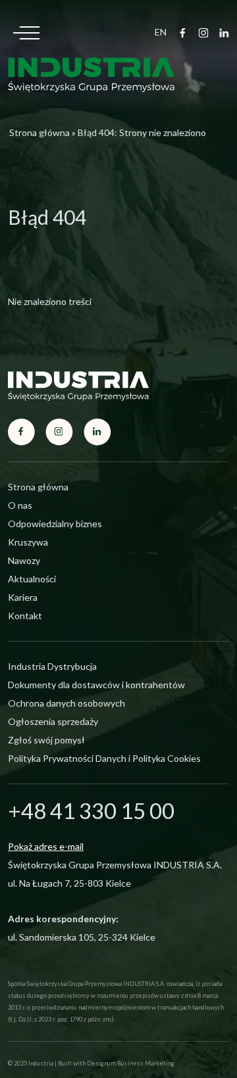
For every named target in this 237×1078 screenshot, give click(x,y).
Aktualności (32, 578)
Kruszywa (28, 542)
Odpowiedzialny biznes (55, 523)
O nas (20, 505)
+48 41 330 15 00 (91, 810)
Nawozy (24, 560)
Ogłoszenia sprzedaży (53, 721)
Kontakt (25, 615)
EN (161, 31)
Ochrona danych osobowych (66, 703)
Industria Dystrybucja (52, 666)
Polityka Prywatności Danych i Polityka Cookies (104, 758)
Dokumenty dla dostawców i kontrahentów (96, 684)
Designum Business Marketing (130, 1063)
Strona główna (39, 132)
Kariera (23, 597)
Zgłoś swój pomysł (46, 739)
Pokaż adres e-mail (46, 846)
